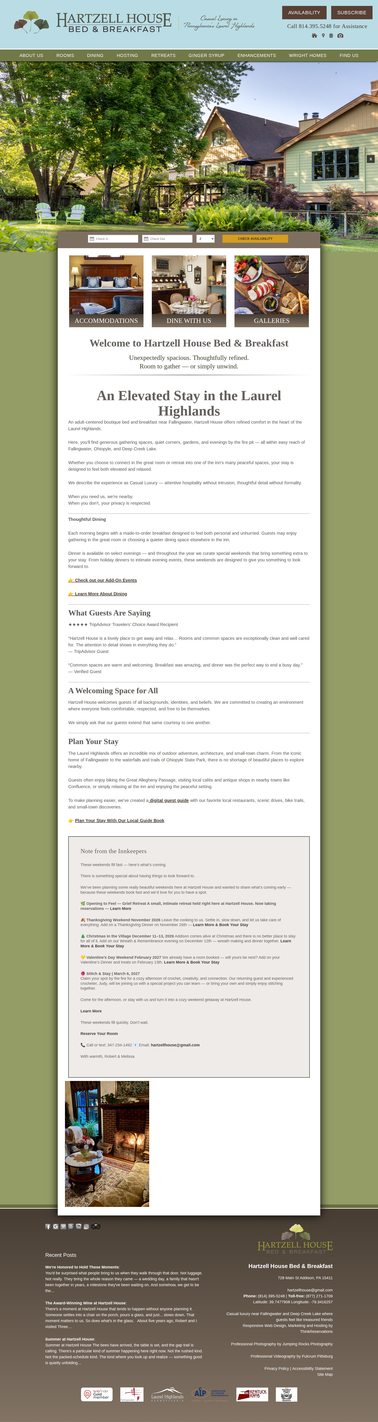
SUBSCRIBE (352, 12)
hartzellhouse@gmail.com (175, 1045)
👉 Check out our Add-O (93, 580)
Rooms (65, 55)
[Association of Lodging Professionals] (210, 1403)
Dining (95, 55)
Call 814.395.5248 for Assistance (327, 26)
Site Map (325, 1374)
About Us (31, 55)
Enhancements (257, 55)
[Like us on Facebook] (48, 1226)
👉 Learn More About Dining (97, 593)
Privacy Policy (276, 1368)
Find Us (349, 55)
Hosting (127, 55)
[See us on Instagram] (86, 1226)
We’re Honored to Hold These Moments (82, 1267)
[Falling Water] (132, 1403)
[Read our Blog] (71, 1226)
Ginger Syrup (206, 55)
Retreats (163, 55)
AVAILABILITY (304, 12)
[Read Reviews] (95, 1226)
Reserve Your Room (99, 1033)
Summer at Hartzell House (69, 1339)
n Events (128, 580)
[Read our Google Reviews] (55, 1226)
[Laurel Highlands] (168, 1403)
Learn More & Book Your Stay (220, 925)
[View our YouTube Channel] (78, 1226)
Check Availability (255, 239)
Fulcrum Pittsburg (317, 1356)
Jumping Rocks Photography (307, 1344)
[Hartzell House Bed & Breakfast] (133, 34)
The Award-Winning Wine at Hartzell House (85, 1303)
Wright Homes (308, 55)
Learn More (120, 908)
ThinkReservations (316, 1332)
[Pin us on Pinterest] (63, 1226)
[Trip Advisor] (287, 1403)
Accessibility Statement (312, 1368)
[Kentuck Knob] (253, 1403)
